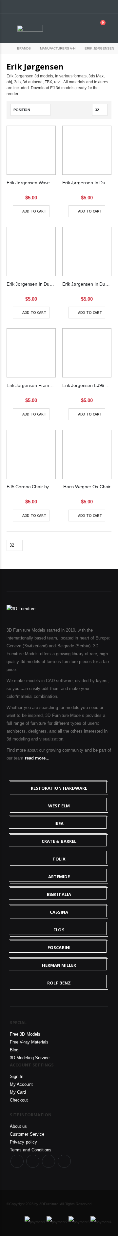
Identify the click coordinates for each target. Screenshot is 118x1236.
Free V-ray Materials (29, 1042)
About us (18, 1126)
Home (5, 48)
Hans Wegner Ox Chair (86, 486)
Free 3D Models (25, 1034)
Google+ (48, 1161)
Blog (14, 1049)
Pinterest (64, 1161)
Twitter (32, 1161)
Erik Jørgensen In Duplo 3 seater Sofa (31, 284)
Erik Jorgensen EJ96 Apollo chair (86, 385)
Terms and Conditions (30, 1149)
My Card (18, 1092)
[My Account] (83, 28)
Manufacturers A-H (57, 48)
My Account (21, 1084)
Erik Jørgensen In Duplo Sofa (86, 284)
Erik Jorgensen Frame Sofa (31, 385)
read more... (37, 758)
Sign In (16, 1076)
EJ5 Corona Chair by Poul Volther (31, 486)
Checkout (19, 1100)
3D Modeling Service (29, 1057)
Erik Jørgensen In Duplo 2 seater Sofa (86, 182)
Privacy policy (23, 1142)
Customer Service (27, 1134)
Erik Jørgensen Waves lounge (31, 182)
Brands (24, 48)
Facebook (17, 1161)
